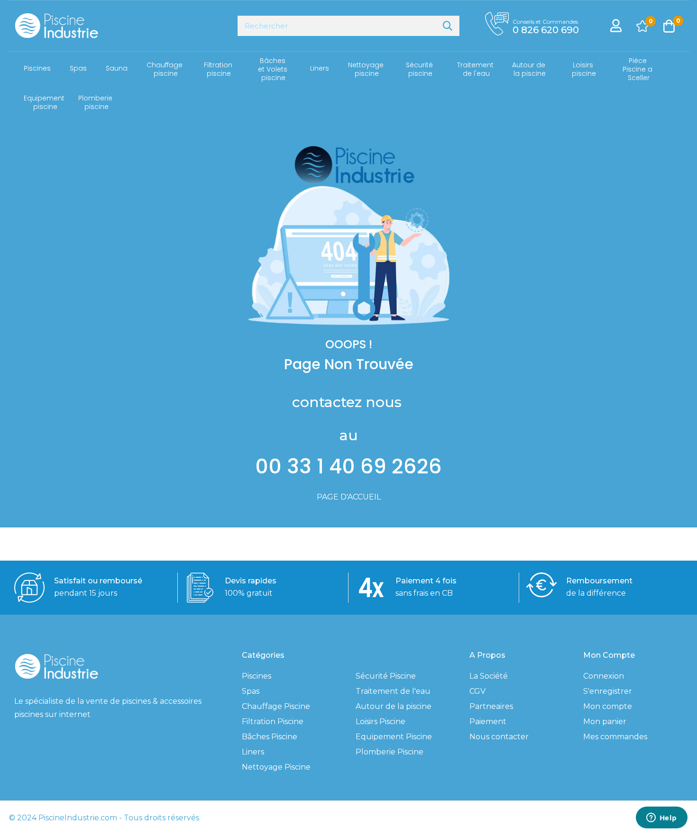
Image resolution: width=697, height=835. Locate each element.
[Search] (447, 26)
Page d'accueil (349, 496)
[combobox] (348, 26)
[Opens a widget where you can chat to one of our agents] (661, 818)
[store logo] (56, 25)
